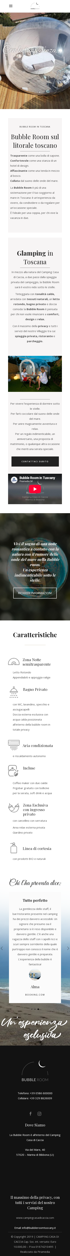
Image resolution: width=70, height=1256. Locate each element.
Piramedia (44, 1251)
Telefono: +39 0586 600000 (35, 1093)
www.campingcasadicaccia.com (35, 1217)
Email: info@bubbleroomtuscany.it (35, 1228)
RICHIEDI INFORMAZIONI (35, 593)
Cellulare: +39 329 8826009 (35, 1098)
